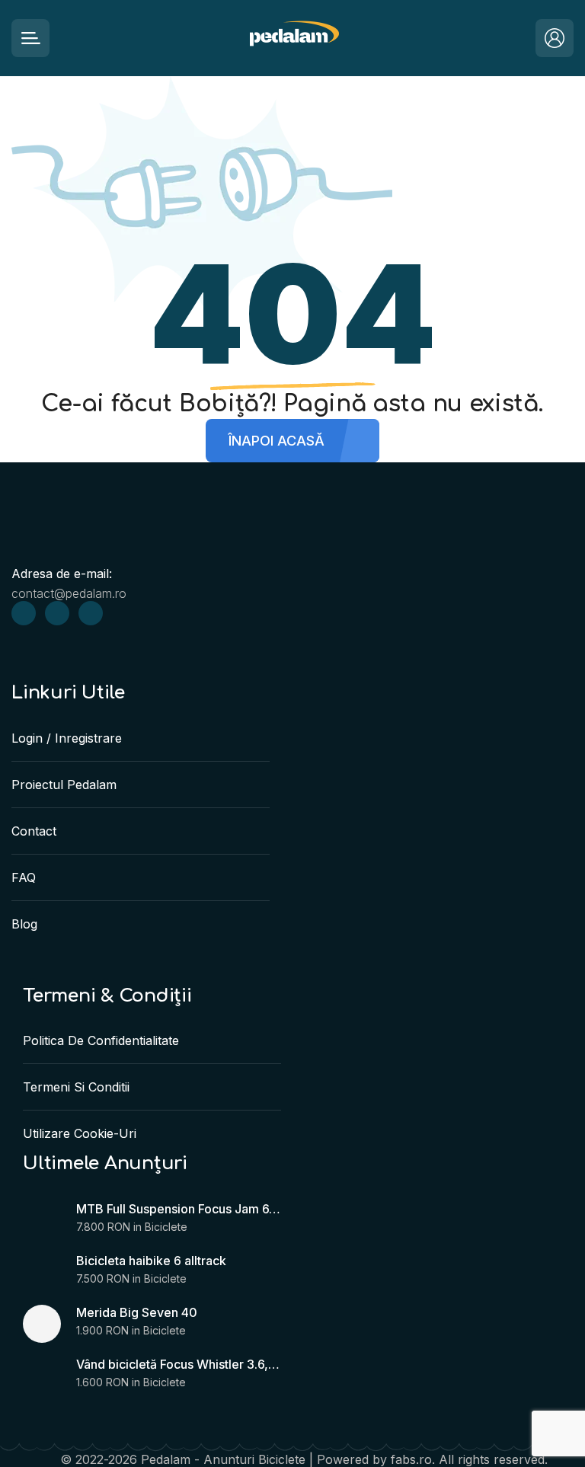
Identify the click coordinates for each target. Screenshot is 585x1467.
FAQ (23, 877)
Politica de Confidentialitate (101, 1040)
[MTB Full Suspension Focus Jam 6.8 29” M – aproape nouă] (42, 1220)
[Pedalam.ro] (293, 38)
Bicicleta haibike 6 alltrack (151, 1260)
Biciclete (166, 1226)
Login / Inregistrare (66, 738)
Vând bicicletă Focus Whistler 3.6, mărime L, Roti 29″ (178, 1364)
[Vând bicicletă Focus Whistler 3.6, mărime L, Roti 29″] (42, 1376)
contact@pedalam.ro (68, 593)
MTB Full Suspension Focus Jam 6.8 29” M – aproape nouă (178, 1208)
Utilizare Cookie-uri (79, 1133)
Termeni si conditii (76, 1087)
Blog (24, 924)
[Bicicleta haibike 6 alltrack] (42, 1272)
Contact (33, 831)
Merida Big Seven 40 (136, 1312)
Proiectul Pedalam (64, 784)
